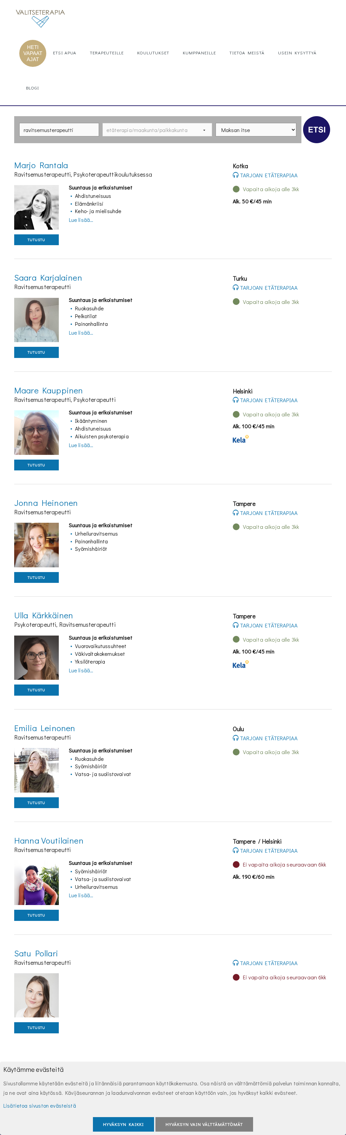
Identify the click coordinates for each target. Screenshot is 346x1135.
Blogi (32, 88)
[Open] (204, 130)
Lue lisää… (81, 219)
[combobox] (59, 129)
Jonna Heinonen (46, 502)
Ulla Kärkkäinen (43, 615)
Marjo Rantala (41, 165)
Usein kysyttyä (297, 52)
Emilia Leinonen (44, 727)
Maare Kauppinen (48, 390)
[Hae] (316, 129)
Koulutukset (153, 52)
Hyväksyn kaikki (123, 1124)
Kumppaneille (199, 52)
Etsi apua (64, 52)
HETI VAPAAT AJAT (32, 53)
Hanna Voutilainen (48, 840)
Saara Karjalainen (48, 277)
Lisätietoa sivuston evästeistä (39, 1105)
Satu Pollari (36, 953)
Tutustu (36, 239)
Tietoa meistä (247, 52)
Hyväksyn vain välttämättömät (204, 1124)
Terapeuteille (107, 52)
